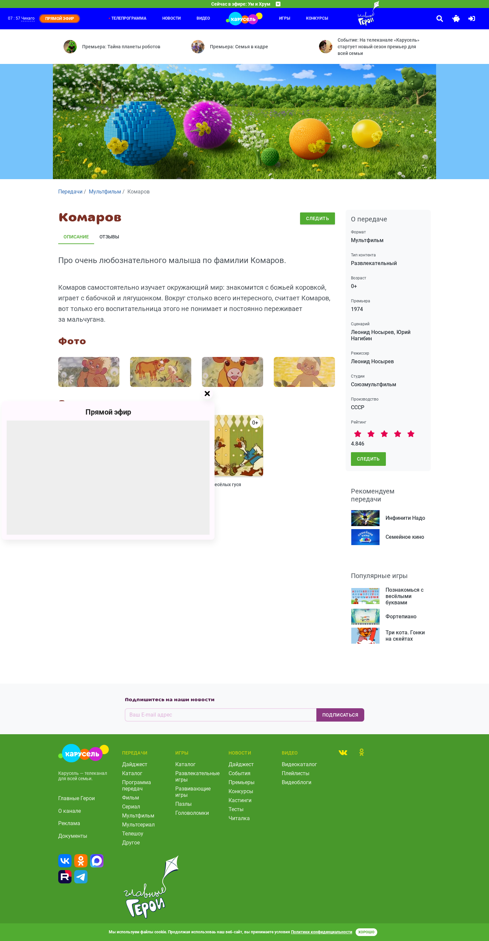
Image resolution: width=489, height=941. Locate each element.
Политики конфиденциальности (321, 932)
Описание (76, 236)
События (239, 773)
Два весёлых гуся (221, 484)
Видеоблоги (296, 782)
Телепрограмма (128, 18)
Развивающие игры (193, 791)
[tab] (343, 752)
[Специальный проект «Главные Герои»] (346, 13)
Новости (171, 18)
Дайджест (134, 764)
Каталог (132, 773)
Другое (131, 842)
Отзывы (109, 236)
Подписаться (340, 715)
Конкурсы (241, 791)
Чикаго (28, 18)
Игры (284, 18)
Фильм (130, 797)
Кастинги (240, 800)
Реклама (69, 823)
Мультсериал (138, 824)
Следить (317, 218)
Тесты (236, 809)
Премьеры (241, 782)
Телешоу (132, 833)
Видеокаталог (299, 764)
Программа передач (136, 785)
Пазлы (183, 804)
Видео (203, 18)
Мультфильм (138, 815)
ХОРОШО (366, 932)
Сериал (131, 806)
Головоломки (192, 813)
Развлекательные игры (197, 776)
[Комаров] (88, 372)
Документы (72, 836)
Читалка (239, 818)
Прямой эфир (108, 412)
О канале (69, 811)
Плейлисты (295, 773)
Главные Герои (76, 798)
